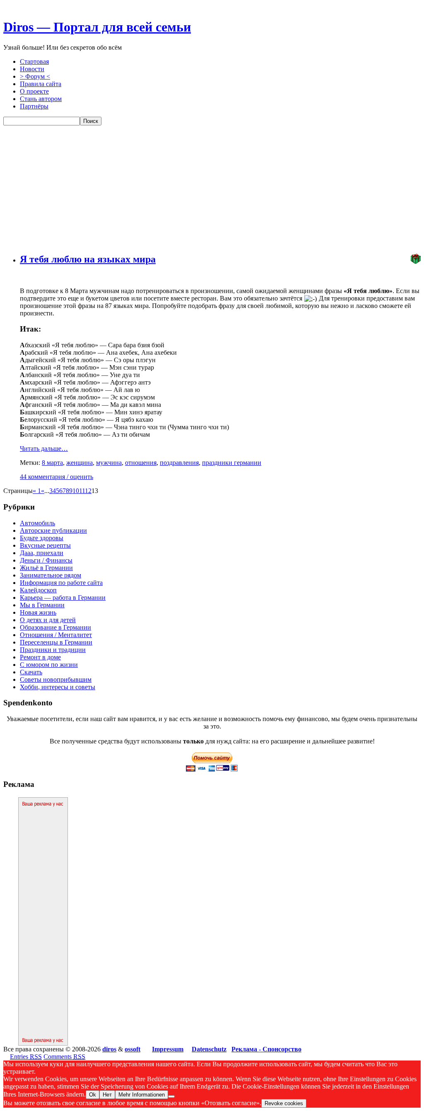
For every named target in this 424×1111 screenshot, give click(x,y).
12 (88, 490)
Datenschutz (209, 1049)
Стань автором (41, 98)
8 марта (52, 462)
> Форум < (35, 76)
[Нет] (171, 1096)
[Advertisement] (212, 187)
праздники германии (231, 462)
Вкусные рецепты (45, 545)
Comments (64, 1056)
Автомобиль (37, 523)
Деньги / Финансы (46, 560)
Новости (32, 68)
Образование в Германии (55, 627)
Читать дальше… (44, 448)
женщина (79, 462)
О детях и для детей (48, 619)
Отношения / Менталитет (56, 634)
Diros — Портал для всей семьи (97, 26)
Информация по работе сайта (61, 582)
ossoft (132, 1049)
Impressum (167, 1049)
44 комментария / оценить (56, 476)
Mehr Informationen (141, 1095)
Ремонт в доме (40, 657)
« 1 (37, 490)
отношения (141, 462)
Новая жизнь (38, 612)
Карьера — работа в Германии (63, 597)
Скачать (31, 672)
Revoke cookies (284, 1103)
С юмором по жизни (49, 664)
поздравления (179, 462)
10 (75, 490)
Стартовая (34, 61)
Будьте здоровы (41, 537)
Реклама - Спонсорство (266, 1049)
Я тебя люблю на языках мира (88, 259)
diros (109, 1049)
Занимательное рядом (50, 575)
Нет (107, 1095)
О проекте (34, 91)
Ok (92, 1095)
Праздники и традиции (53, 649)
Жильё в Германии (46, 567)
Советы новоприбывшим (56, 679)
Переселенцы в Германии (56, 642)
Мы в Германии (42, 604)
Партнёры (34, 106)
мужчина (109, 462)
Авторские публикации (53, 530)
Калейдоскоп (38, 590)
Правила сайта (40, 83)
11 (82, 490)
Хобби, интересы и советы (57, 686)
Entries (26, 1056)
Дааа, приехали (41, 552)
